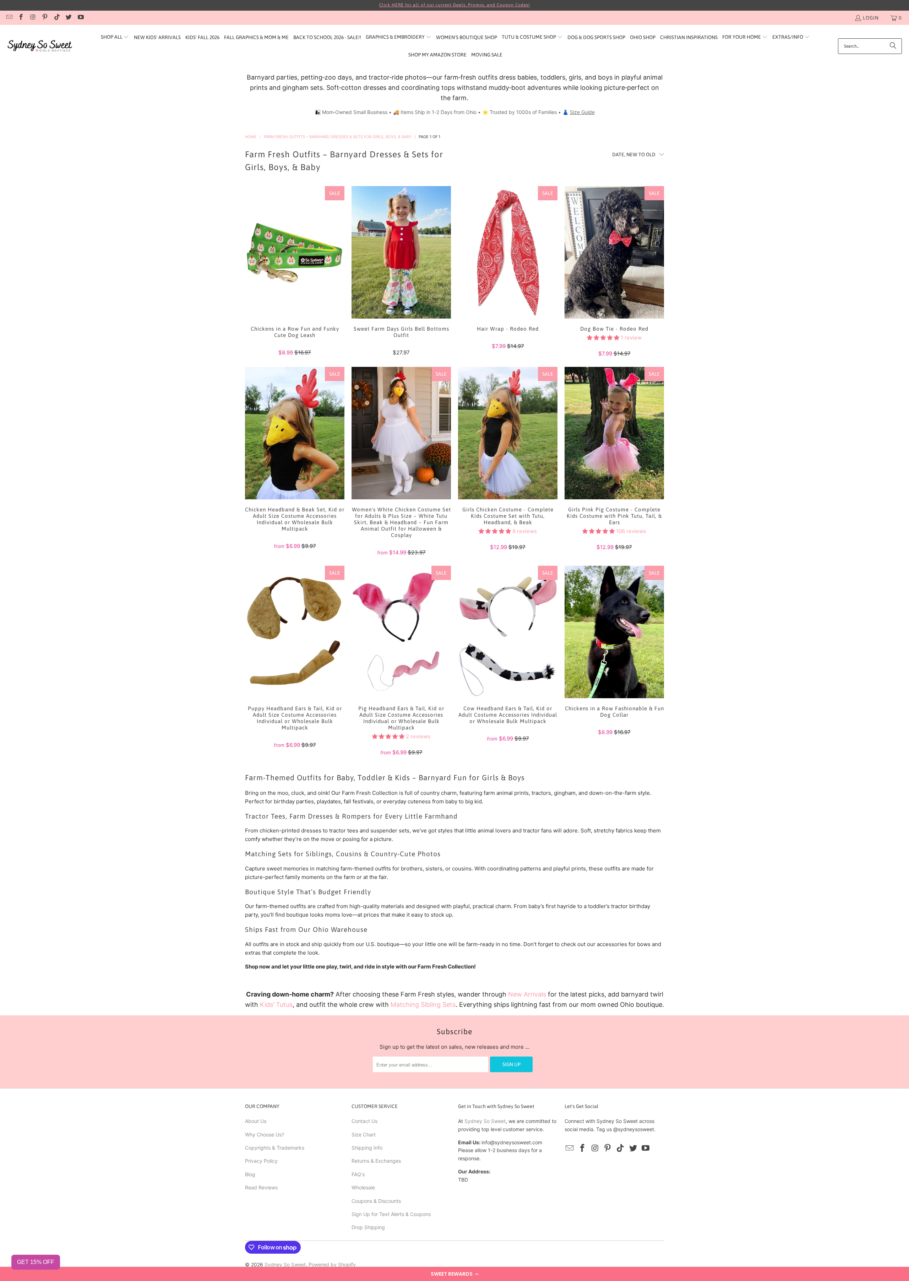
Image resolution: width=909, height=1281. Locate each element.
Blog (250, 1174)
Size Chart (364, 1134)
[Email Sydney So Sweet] (8, 18)
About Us (255, 1121)
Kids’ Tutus (276, 1004)
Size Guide (582, 112)
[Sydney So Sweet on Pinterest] (44, 18)
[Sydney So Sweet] (40, 46)
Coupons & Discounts (376, 1201)
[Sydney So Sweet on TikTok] (56, 18)
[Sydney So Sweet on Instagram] (32, 18)
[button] (454, 1274)
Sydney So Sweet (485, 1121)
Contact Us (364, 1121)
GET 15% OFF (35, 1262)
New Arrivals (527, 994)
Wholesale (363, 1187)
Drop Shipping (368, 1227)
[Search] (893, 46)
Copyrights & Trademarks (274, 1148)
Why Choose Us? (264, 1134)
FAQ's (358, 1174)
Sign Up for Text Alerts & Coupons (391, 1214)
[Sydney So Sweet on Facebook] (21, 18)
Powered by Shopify (332, 1264)
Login (871, 18)
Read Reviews (261, 1187)
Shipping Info (367, 1148)
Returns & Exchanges (376, 1161)
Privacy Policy (261, 1161)
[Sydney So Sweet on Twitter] (68, 18)
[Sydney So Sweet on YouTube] (80, 18)
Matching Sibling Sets (423, 1004)
